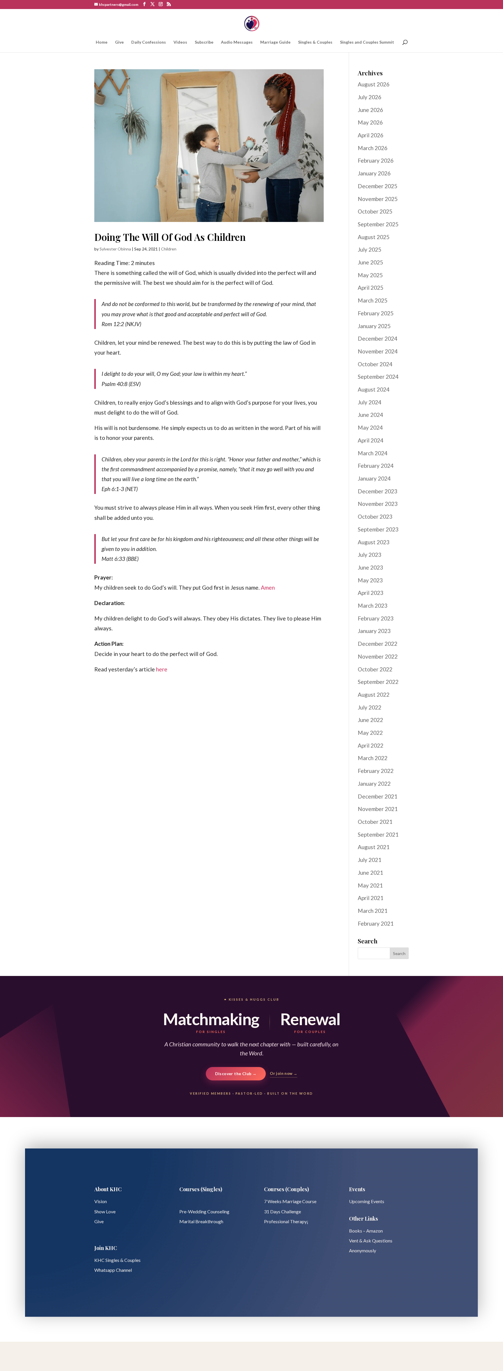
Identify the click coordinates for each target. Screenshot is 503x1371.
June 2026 (370, 109)
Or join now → (283, 1073)
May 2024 (370, 427)
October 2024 (375, 364)
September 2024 (378, 376)
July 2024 (369, 402)
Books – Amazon (366, 1230)
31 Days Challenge (282, 1211)
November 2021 (378, 808)
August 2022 (373, 694)
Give (119, 42)
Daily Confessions (148, 42)
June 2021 (370, 872)
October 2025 (375, 211)
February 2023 (376, 618)
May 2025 (370, 275)
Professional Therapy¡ (286, 1221)
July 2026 (369, 97)
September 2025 (378, 224)
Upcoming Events (366, 1201)
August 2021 (373, 847)
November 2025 (378, 198)
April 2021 (370, 898)
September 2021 (378, 834)
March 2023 (372, 605)
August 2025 (373, 237)
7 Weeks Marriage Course (290, 1201)
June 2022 (370, 719)
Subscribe (204, 42)
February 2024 (376, 465)
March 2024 (372, 453)
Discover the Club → (236, 1073)
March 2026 (372, 148)
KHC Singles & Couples (117, 1260)
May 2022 (370, 732)
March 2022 (372, 758)
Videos (180, 42)
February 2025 (376, 313)
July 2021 (369, 859)
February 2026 (376, 160)
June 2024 (370, 414)
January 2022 (374, 783)
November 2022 (378, 656)
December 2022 (377, 643)
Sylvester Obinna (115, 248)
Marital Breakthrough (201, 1221)
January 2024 (374, 478)
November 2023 (378, 503)
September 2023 (378, 529)
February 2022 (376, 770)
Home (101, 42)
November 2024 (378, 351)
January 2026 (374, 173)
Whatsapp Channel (113, 1270)
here (161, 669)
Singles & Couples (315, 42)
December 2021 (377, 796)
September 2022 (378, 681)
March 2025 (372, 300)
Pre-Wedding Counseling (204, 1211)
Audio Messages (237, 42)
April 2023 (370, 592)
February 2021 (376, 923)
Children (168, 248)
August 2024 (373, 389)
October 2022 (375, 669)
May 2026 (370, 122)
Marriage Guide (275, 42)
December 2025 (377, 186)
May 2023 (370, 580)
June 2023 (370, 567)
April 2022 (370, 745)
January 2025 (374, 326)
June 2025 (370, 262)
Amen (268, 587)
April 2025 (370, 287)
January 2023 (374, 630)
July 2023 (369, 554)
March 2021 (372, 910)
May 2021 (370, 885)
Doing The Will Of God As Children (169, 236)
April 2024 (370, 440)
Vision (100, 1201)
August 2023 (373, 542)
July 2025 (369, 249)
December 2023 (377, 491)
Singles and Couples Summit (367, 42)
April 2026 (370, 135)
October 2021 (375, 821)
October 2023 (375, 516)
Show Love (105, 1211)
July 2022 (369, 707)
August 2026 (373, 84)
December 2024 (377, 338)
